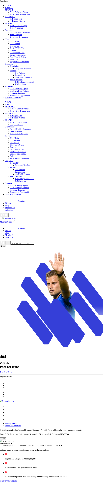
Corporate (9, 64)
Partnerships (20, 75)
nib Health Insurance (23, 77)
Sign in (14, 481)
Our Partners (20, 73)
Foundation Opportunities (20, 95)
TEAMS (8, 23)
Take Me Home (6, 372)
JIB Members (20, 84)
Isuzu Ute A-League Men (20, 14)
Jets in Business (16, 80)
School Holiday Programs (20, 32)
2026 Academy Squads (19, 89)
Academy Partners (17, 93)
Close (3, 246)
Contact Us (14, 46)
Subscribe (14, 59)
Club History (15, 41)
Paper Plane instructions (19, 62)
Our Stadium (15, 44)
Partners (13, 71)
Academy (9, 86)
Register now (5, 481)
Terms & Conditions (13, 426)
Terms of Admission (18, 55)
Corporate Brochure (23, 68)
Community (9, 30)
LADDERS (10, 17)
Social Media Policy (18, 57)
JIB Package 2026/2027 (24, 82)
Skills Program (16, 35)
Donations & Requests (19, 37)
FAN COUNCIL (17, 48)
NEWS (8, 5)
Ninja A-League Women (20, 12)
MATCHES (10, 10)
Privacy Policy (11, 423)
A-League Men (16, 19)
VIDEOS (9, 8)
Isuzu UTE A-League (18, 26)
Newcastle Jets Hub (13, 98)
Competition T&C (17, 53)
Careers (13, 50)
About (7, 39)
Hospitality (14, 66)
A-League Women (17, 21)
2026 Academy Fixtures (19, 91)
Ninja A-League (16, 28)
